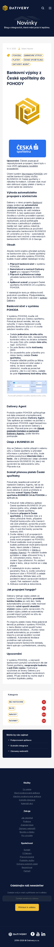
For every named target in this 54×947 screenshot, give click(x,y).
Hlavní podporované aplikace (27, 793)
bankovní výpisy (33, 55)
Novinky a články (27, 832)
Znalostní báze (27, 825)
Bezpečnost (27, 867)
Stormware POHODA (32, 174)
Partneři (27, 871)
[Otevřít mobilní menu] (50, 8)
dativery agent (21, 64)
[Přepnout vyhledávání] (43, 8)
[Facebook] (33, 934)
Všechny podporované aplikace (27, 796)
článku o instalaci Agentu (25, 551)
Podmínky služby (27, 860)
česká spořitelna (33, 60)
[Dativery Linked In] (43, 934)
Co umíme (27, 789)
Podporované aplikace (20, 740)
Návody (13, 714)
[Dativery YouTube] (38, 934)
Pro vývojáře (27, 835)
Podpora (27, 821)
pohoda (17, 55)
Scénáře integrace (19, 746)
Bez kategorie (16, 702)
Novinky (13, 721)
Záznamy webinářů (19, 751)
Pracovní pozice (27, 857)
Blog (11, 708)
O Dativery (27, 853)
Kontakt (27, 850)
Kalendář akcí (27, 803)
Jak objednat (27, 818)
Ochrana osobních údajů (27, 864)
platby (16, 60)
